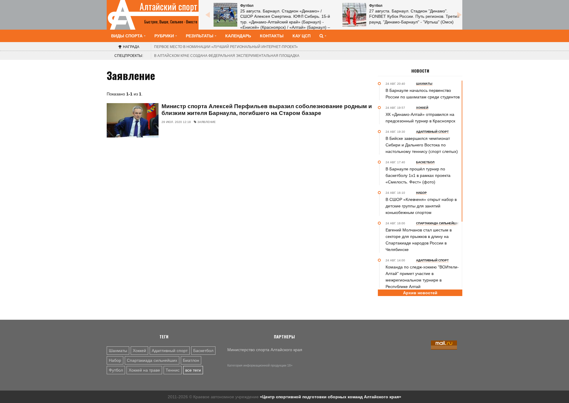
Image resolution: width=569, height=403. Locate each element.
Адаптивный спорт (170, 350)
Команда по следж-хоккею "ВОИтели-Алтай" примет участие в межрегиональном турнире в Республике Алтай (422, 277)
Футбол (116, 370)
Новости (420, 71)
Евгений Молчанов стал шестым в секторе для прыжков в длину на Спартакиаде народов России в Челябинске (419, 240)
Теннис (173, 370)
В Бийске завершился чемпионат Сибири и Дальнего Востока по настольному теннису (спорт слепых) (422, 145)
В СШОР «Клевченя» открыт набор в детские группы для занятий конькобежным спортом (421, 206)
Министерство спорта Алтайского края (264, 349)
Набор (115, 360)
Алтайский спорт (168, 6)
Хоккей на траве (144, 370)
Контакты (272, 35)
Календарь (238, 35)
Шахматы (118, 350)
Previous (207, 15)
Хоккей (139, 350)
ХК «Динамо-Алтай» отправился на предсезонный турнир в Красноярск (420, 117)
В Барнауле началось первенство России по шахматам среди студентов (423, 93)
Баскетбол (203, 350)
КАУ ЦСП (302, 35)
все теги (193, 370)
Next (459, 15)
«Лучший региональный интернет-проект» (226, 47)
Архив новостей (420, 292)
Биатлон (191, 360)
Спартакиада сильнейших (152, 360)
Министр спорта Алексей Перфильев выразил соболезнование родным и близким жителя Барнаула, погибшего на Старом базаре (267, 109)
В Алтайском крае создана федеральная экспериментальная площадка (226, 56)
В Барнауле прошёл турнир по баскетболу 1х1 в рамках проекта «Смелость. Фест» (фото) (418, 175)
